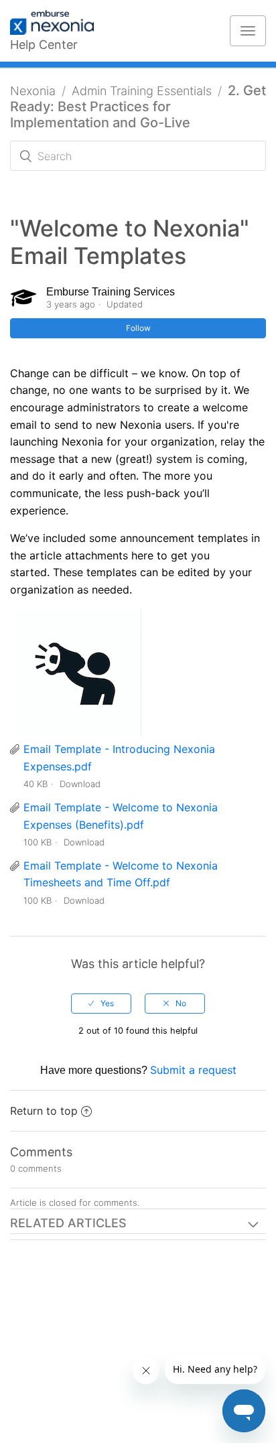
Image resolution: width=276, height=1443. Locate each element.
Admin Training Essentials (142, 91)
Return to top (44, 1110)
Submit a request (193, 1070)
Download (80, 783)
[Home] (58, 24)
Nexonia (33, 91)
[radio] (101, 1003)
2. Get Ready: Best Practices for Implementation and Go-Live (138, 106)
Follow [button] (138, 328)
